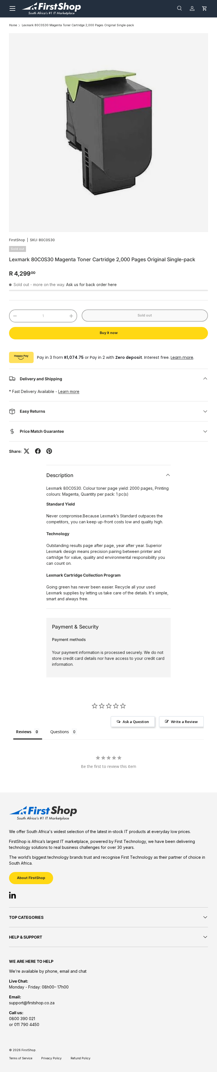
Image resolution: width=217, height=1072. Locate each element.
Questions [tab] (59, 731)
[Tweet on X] (26, 451)
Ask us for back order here (91, 284)
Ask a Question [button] (136, 721)
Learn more (182, 357)
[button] (204, 9)
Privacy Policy (51, 1058)
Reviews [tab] (23, 731)
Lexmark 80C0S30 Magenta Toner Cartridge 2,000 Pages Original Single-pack (78, 25)
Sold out (145, 315)
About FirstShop (31, 878)
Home (13, 25)
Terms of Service (20, 1058)
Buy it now (109, 333)
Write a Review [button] (184, 721)
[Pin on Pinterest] (49, 451)
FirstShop (17, 240)
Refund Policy (80, 1058)
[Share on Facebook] (38, 451)
